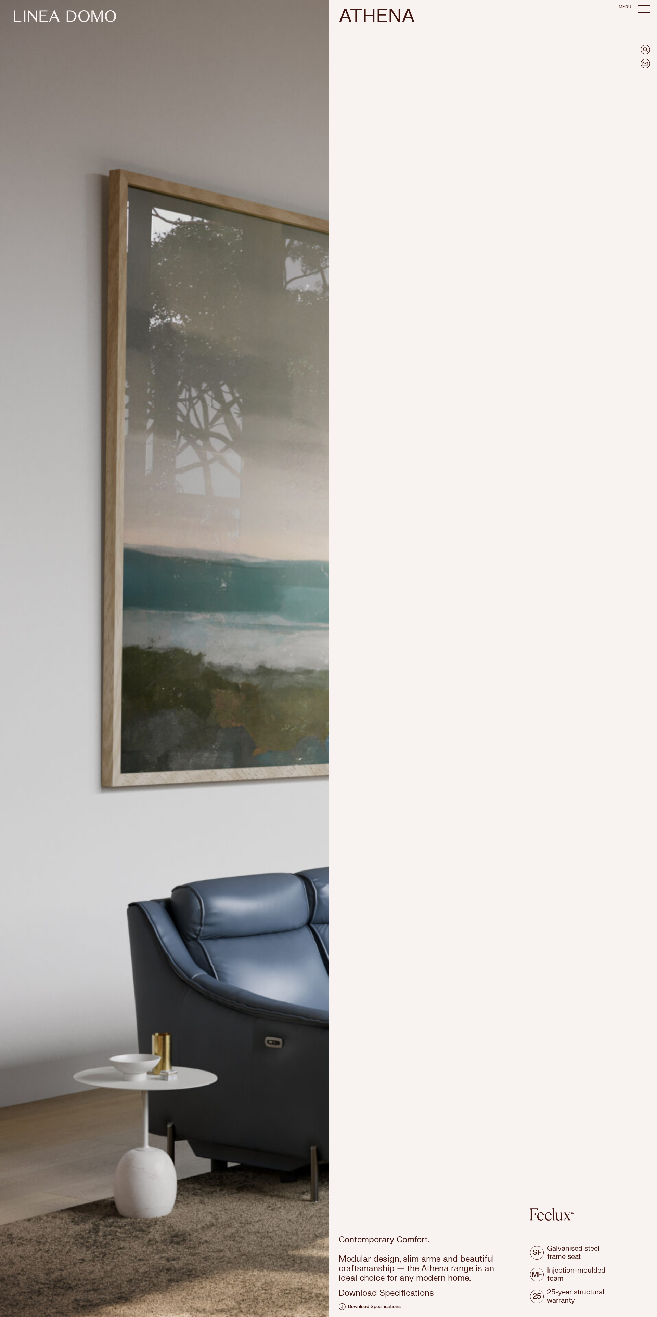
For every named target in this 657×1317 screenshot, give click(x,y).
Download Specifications (374, 1306)
